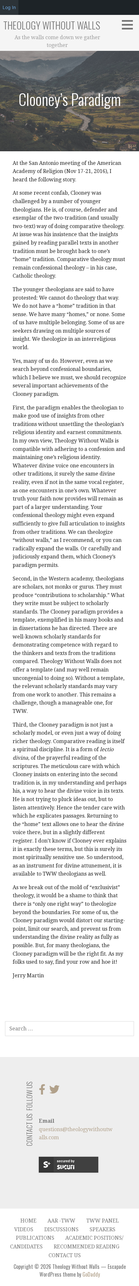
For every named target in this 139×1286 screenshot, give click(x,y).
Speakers (102, 1229)
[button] (129, 24)
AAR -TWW (61, 1221)
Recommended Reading (86, 1247)
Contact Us (64, 1255)
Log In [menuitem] (9, 7)
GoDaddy (91, 1274)
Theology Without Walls (51, 25)
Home (28, 1221)
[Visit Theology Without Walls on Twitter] (54, 1091)
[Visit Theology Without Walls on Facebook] (42, 1091)
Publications (35, 1238)
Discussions (61, 1229)
